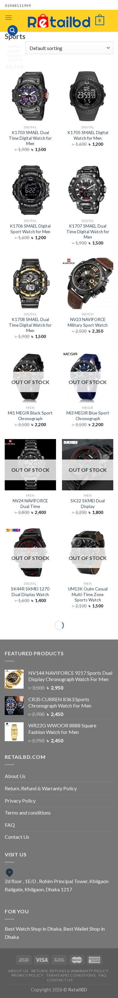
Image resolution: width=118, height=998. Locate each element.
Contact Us (17, 837)
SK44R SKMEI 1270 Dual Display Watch (30, 591)
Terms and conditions (28, 812)
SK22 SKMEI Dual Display (87, 503)
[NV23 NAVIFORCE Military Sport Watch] (87, 283)
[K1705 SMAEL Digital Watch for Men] (87, 96)
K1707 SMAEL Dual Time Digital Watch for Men (87, 231)
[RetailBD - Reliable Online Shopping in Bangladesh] (59, 21)
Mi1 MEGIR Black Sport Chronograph (30, 415)
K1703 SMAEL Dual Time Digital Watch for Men (30, 138)
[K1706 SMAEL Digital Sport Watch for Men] (30, 190)
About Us (15, 776)
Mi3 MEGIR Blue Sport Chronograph (87, 415)
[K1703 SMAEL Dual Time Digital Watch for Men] (30, 96)
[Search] (13, 30)
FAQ (10, 825)
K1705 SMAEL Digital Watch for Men (87, 135)
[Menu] (8, 17)
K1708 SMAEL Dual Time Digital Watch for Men (30, 325)
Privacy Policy (20, 800)
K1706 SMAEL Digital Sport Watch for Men (30, 228)
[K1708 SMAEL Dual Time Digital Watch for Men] (30, 283)
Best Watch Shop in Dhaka (33, 929)
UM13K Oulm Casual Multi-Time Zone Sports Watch (88, 594)
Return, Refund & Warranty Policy (41, 788)
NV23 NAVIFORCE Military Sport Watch (88, 322)
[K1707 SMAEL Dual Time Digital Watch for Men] (87, 190)
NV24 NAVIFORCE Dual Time (30, 503)
